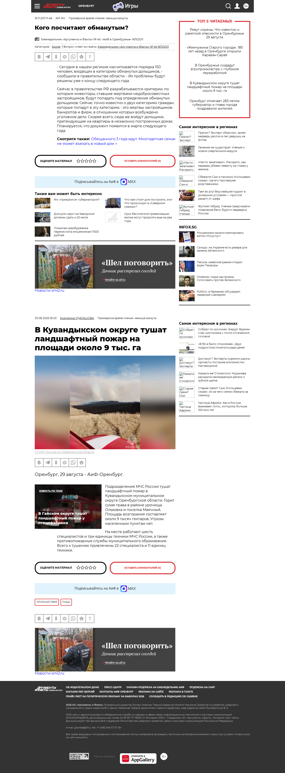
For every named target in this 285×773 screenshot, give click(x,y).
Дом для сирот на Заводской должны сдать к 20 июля (74, 215)
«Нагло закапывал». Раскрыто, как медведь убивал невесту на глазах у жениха (223, 165)
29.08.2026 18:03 (46, 318)
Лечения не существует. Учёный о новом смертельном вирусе (221, 149)
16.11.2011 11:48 (43, 18)
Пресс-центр (112, 687)
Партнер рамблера (104, 756)
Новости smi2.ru (49, 290)
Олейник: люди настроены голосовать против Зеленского (219, 278)
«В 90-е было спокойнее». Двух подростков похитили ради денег (221, 345)
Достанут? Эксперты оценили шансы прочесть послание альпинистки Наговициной (224, 362)
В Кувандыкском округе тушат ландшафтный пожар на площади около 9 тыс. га (214, 87)
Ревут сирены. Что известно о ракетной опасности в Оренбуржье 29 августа (214, 33)
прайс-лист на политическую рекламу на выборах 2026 (105, 696)
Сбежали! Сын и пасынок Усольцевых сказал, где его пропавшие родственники (224, 180)
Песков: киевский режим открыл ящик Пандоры (219, 264)
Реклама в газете (181, 691)
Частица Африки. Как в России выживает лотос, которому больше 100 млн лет (222, 406)
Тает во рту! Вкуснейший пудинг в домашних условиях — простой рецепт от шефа (222, 195)
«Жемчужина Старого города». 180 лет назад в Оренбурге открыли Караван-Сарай (215, 51)
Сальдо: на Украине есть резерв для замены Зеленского (222, 249)
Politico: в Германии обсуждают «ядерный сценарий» (218, 293)
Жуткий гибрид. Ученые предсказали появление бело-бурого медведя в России (224, 210)
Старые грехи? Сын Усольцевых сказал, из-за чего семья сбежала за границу (223, 391)
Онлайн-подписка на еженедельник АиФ (155, 687)
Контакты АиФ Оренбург (116, 691)
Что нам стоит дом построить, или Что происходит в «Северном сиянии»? (148, 203)
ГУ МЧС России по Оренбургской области (64, 452)
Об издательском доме (82, 687)
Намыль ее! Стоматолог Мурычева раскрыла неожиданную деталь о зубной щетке (222, 377)
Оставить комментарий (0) (142, 161)
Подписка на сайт (202, 687)
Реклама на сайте (151, 691)
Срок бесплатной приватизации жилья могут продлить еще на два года (148, 217)
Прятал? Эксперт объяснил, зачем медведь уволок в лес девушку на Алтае (222, 136)
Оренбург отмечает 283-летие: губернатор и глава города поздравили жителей (214, 105)
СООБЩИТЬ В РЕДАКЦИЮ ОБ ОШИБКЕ (173, 696)
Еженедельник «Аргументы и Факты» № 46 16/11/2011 (133, 46)
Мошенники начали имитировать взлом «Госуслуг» (220, 234)
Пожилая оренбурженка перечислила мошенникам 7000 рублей (76, 231)
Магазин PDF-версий (80, 691)
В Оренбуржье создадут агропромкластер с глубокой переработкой (215, 69)
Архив (56, 46)
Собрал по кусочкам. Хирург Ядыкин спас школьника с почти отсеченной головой (224, 333)
